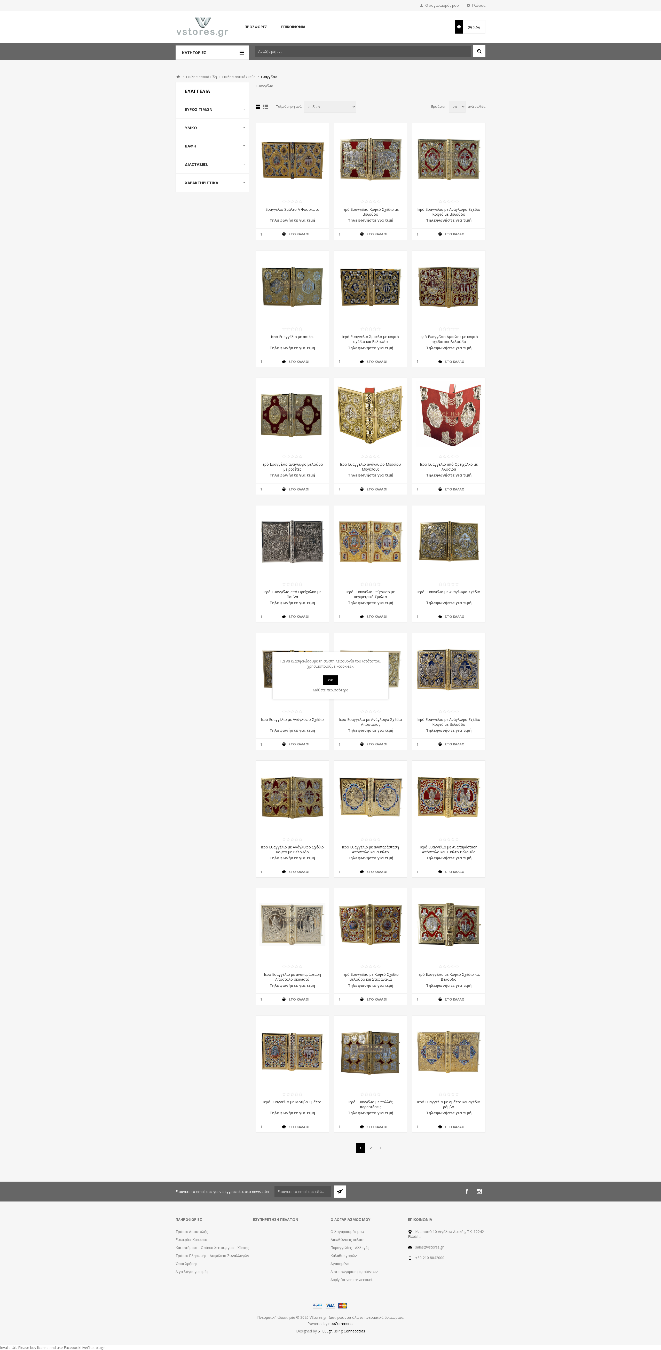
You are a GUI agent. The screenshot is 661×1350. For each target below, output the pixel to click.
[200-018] (370, 414)
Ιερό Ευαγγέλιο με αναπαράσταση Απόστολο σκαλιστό (292, 977)
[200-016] (370, 287)
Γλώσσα (478, 5)
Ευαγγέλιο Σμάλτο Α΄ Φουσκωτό (292, 209)
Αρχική (178, 77)
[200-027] (448, 1052)
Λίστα (265, 107)
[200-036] (292, 542)
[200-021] (448, 414)
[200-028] (292, 1052)
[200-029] (370, 797)
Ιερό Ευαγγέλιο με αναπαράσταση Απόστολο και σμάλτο (370, 849)
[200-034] (292, 924)
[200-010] (370, 1052)
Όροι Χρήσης (186, 1263)
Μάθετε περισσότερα (330, 690)
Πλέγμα (258, 107)
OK (330, 680)
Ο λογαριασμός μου (442, 5)
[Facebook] (467, 1191)
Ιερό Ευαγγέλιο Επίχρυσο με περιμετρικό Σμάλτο (370, 594)
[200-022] (292, 159)
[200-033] (448, 797)
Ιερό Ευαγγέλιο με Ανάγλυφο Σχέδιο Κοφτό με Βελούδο (448, 212)
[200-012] (292, 287)
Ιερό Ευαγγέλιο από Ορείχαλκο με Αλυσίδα (449, 467)
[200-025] (370, 159)
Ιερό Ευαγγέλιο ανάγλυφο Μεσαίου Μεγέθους (370, 467)
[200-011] (292, 414)
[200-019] (292, 797)
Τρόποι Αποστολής (192, 1231)
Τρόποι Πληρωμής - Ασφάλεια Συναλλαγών (212, 1255)
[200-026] (448, 669)
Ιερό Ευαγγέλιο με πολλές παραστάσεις (370, 1104)
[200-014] (448, 542)
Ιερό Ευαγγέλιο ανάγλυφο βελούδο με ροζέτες (292, 467)
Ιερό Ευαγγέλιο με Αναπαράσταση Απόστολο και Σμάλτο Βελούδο (448, 849)
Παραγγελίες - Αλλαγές (349, 1247)
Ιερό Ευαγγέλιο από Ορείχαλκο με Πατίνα (292, 594)
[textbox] (363, 51)
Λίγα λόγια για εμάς (192, 1271)
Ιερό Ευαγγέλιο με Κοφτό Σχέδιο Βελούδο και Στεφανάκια (370, 977)
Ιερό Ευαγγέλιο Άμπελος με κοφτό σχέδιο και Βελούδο (449, 339)
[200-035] (370, 542)
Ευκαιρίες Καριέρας (191, 1239)
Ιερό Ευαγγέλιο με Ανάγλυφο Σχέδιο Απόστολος (370, 722)
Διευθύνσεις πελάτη (347, 1239)
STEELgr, (326, 1331)
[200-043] (448, 924)
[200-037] (370, 924)
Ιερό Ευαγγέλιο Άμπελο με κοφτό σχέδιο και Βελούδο (370, 339)
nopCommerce (340, 1323)
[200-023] (448, 159)
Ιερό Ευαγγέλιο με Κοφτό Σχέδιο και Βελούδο (449, 977)
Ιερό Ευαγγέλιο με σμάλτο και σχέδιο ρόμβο (448, 1104)
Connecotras (354, 1331)
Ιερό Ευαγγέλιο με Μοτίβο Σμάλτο (292, 1101)
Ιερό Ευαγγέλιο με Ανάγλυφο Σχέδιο (448, 591)
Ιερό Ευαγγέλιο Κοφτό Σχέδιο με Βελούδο (370, 212)
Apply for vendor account (351, 1279)
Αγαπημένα (339, 1263)
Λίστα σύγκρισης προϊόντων (354, 1271)
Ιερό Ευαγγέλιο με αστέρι (292, 336)
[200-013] (448, 287)
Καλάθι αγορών (343, 1255)
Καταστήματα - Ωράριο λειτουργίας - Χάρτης (212, 1247)
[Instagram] (479, 1191)
